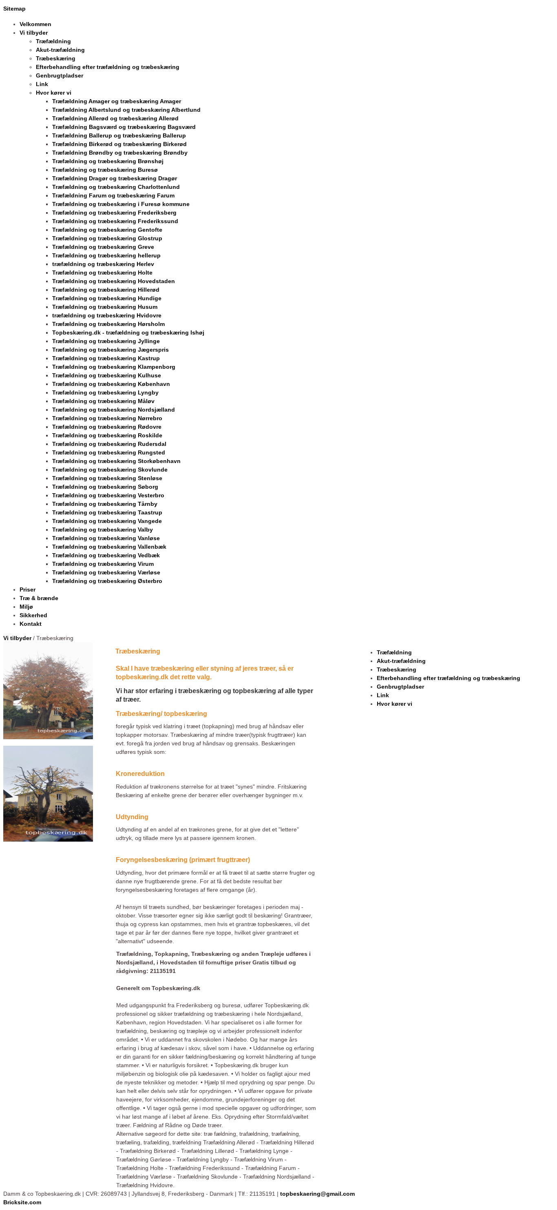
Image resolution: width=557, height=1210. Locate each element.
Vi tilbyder (17, 638)
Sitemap (14, 8)
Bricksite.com (22, 1202)
